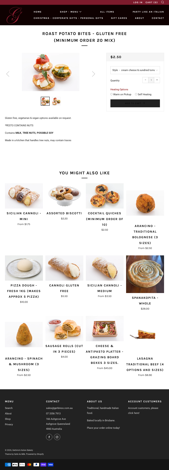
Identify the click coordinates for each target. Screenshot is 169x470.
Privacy (9, 424)
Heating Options (119, 89)
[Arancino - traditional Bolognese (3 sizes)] (145, 202)
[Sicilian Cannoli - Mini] (24, 196)
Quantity (114, 80)
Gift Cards (119, 18)
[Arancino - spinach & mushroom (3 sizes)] (24, 335)
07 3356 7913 (53, 413)
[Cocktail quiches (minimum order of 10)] (105, 196)
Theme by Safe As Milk (15, 454)
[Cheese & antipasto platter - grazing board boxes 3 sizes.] (105, 328)
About (139, 18)
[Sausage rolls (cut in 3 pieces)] (64, 328)
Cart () (152, 2)
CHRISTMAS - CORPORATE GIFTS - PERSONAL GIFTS (68, 18)
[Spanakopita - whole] (145, 274)
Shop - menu (69, 11)
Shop (8, 419)
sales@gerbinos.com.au (59, 408)
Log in (138, 2)
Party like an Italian (148, 11)
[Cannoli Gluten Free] (64, 268)
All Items (107, 11)
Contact (158, 18)
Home (38, 11)
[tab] (45, 101)
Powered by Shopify (35, 454)
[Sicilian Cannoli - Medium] (105, 268)
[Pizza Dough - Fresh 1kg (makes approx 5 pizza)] (24, 268)
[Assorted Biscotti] (64, 196)
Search (9, 408)
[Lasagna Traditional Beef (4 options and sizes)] (145, 335)
